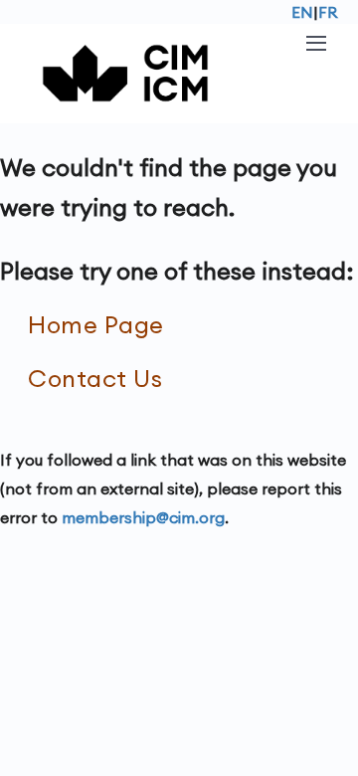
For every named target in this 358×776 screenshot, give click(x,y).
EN (302, 12)
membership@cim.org (143, 517)
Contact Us (95, 378)
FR (328, 12)
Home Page (96, 324)
